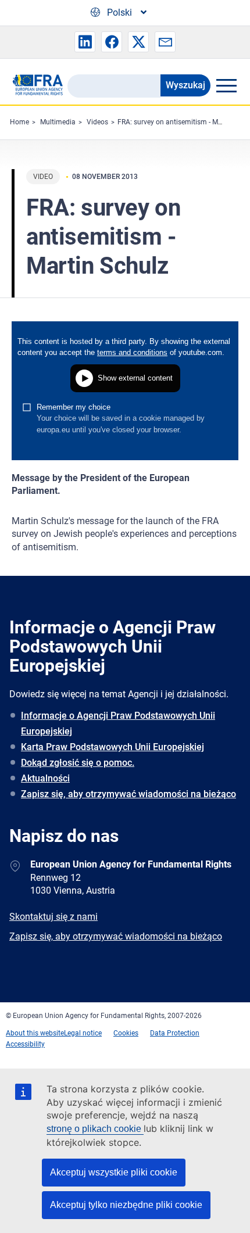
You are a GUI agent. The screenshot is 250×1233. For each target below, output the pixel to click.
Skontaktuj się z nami (53, 916)
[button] (84, 41)
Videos (97, 122)
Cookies (125, 1033)
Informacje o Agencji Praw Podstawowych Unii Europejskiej (118, 723)
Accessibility (25, 1044)
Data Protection (174, 1033)
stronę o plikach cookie (95, 1129)
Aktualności (45, 778)
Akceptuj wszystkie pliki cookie (113, 1172)
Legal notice (83, 1033)
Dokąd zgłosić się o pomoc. (77, 762)
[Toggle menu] (226, 85)
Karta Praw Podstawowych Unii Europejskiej (112, 746)
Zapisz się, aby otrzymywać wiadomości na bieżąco (128, 794)
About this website (35, 1033)
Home (19, 122)
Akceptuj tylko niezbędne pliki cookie (126, 1205)
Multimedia (58, 122)
